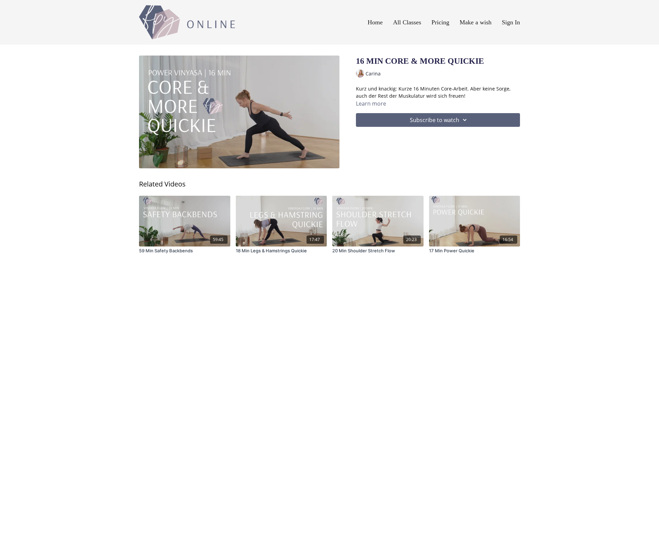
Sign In (511, 22)
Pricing (440, 22)
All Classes (407, 22)
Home (375, 22)
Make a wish (476, 22)
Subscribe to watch (434, 120)
